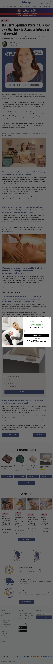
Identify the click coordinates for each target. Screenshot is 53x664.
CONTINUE (37, 335)
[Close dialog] (49, 318)
